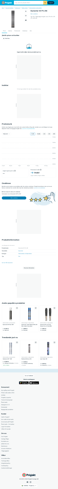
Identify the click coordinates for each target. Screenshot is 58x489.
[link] (11, 318)
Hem (3, 7)
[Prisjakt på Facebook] (27, 482)
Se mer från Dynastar (7, 262)
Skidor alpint (25, 7)
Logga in (51, 2)
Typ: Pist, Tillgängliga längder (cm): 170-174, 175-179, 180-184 (43, 17)
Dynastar (20, 250)
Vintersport (17, 7)
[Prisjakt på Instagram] (30, 482)
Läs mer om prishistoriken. (28, 128)
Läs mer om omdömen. (39, 188)
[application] (29, 152)
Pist (19, 256)
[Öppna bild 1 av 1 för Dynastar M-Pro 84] (13, 19)
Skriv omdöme (34, 14)
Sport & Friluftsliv (9, 7)
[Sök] (45, 3)
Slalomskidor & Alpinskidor (35, 7)
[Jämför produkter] (25, 20)
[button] (25, 11)
